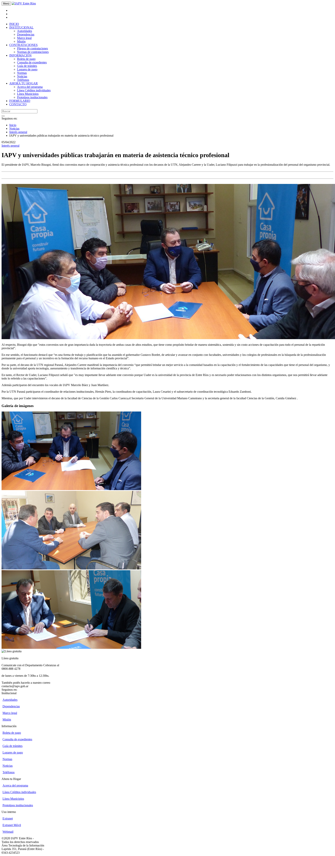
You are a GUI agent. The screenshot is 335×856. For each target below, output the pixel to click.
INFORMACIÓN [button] (20, 55)
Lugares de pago (27, 69)
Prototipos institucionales (32, 97)
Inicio (12, 125)
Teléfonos (23, 79)
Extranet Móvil (12, 825)
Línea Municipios (28, 93)
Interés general (18, 132)
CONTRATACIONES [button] (23, 45)
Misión (21, 41)
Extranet (8, 818)
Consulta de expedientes (32, 62)
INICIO (14, 24)
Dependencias (25, 34)
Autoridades (24, 31)
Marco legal (24, 38)
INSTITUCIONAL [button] (21, 27)
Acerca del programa (30, 86)
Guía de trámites (27, 66)
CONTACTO (18, 104)
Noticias (22, 76)
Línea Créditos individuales (34, 90)
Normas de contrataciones (33, 52)
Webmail (8, 831)
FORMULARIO (19, 100)
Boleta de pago (26, 59)
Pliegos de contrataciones (32, 48)
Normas (22, 73)
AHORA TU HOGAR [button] (23, 83)
